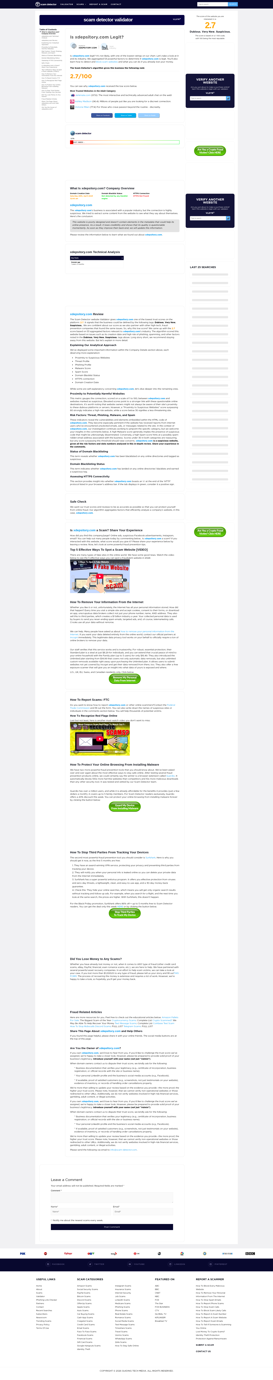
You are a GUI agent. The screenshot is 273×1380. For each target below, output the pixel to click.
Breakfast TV (161, 1321)
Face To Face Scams (86, 1332)
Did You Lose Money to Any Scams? (51, 95)
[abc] (159, 1253)
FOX (157, 1300)
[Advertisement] (124, 165)
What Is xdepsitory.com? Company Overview (50, 32)
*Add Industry (112, 47)
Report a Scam (98, 4)
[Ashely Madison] (72, 101)
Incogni (74, 637)
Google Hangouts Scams (89, 1346)
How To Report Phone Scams (210, 1303)
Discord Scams (103, 1026)
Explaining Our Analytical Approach (50, 43)
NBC (157, 1296)
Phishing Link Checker (46, 1300)
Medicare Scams (123, 1303)
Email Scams (83, 1328)
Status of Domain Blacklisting (51, 55)
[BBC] (250, 1253)
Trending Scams (43, 1321)
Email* (116, 1207)
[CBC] (136, 1253)
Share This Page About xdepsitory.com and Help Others (50, 103)
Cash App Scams (85, 1318)
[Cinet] (45, 1253)
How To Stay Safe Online (127, 1346)
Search (233, 4)
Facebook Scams (85, 1335)
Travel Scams (121, 1332)
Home (39, 1286)
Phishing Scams (122, 1307)
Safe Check (45, 63)
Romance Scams (123, 1318)
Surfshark (150, 857)
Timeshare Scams (123, 1328)
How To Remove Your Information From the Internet (52, 74)
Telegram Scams (132, 1026)
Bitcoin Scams (84, 1296)
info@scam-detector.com (123, 1150)
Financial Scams (84, 1339)
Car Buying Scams (85, 1314)
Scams (80, 4)
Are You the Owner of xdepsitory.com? (49, 108)
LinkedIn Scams (122, 1300)
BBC (157, 1289)
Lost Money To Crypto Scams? (210, 1332)
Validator (66, 4)
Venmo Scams (122, 1335)
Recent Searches (44, 1310)
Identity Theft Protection (207, 1335)
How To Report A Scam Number (211, 1314)
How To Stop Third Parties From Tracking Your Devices (51, 91)
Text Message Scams (125, 1023)
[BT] (204, 1253)
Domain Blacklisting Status (51, 58)
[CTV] (91, 1253)
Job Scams (120, 1296)
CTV (157, 1310)
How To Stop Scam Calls (207, 1307)
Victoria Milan (82, 107)
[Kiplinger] (68, 1253)
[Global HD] (113, 1253)
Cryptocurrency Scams (124, 1020)
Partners (40, 1303)
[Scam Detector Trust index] (124, 138)
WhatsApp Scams (123, 1339)
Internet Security (123, 1293)
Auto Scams (83, 1310)
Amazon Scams (84, 1286)
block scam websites (107, 62)
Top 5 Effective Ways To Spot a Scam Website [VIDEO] (52, 70)
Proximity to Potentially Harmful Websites (49, 48)
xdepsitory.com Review (49, 40)
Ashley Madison (83, 101)
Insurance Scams (123, 1289)
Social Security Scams (87, 1289)
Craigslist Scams (85, 1321)
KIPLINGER (160, 1318)
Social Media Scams (124, 1321)
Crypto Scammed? (162, 1020)
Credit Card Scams (86, 1325)
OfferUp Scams (84, 1303)
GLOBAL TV (160, 1314)
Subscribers (41, 1314)
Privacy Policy (43, 1325)
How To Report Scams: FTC (51, 78)
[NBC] (182, 1253)
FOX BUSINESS (162, 1307)
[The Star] (227, 1253)
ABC (157, 1286)
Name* (54, 1207)
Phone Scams (121, 1310)
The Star (159, 1303)
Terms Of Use (42, 1328)
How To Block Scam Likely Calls (211, 1310)
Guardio (170, 776)
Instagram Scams (123, 1286)
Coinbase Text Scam (163, 1023)
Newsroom (41, 1318)
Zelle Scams (120, 1342)
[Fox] (22, 1253)
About (39, 1289)
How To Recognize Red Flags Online (52, 81)
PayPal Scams (83, 1293)
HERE (120, 906)
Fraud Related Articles (49, 99)
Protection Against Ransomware (211, 1339)
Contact (116, 4)
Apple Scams (83, 1307)
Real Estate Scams (123, 1314)
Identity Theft (83, 1349)
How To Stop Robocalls (82, 1026)
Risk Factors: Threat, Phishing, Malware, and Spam (52, 52)
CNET (157, 1293)
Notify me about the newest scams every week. (78, 1220)
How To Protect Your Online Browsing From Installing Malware (51, 86)
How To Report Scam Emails (209, 1321)
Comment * (56, 1190)
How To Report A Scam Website (211, 1318)
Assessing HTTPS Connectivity (52, 60)
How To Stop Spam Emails (208, 1300)
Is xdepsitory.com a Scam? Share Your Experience (51, 66)
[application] (85, 4)
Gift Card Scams (84, 1342)
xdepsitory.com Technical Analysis (50, 37)
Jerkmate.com (82, 95)
